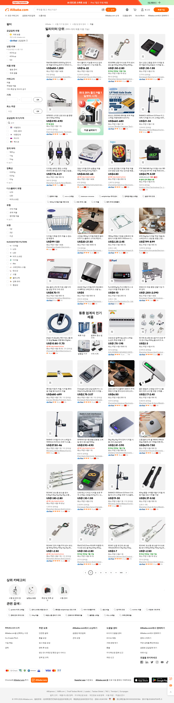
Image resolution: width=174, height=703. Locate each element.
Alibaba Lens (19, 680)
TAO (107, 691)
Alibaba (48, 24)
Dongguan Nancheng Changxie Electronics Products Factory (152, 77)
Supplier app (80, 680)
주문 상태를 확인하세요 (149, 643)
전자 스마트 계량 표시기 (40, 610)
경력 (7, 648)
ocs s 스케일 (69, 196)
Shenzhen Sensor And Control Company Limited (121, 79)
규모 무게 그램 (81, 202)
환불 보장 (42, 638)
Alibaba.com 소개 (12, 628)
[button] (103, 9)
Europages (124, 691)
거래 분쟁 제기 (112, 643)
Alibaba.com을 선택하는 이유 (16, 633)
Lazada (87, 691)
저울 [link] (91, 24)
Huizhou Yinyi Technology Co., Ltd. (152, 187)
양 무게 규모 (120, 610)
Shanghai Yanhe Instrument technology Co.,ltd (90, 185)
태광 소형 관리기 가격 (53, 615)
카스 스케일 (110, 615)
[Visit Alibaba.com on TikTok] (167, 662)
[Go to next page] (126, 572)
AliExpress (51, 691)
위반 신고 (110, 657)
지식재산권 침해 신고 (114, 653)
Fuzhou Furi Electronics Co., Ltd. (120, 301)
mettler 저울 (136, 610)
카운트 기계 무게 (154, 610)
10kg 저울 (35, 615)
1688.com (61, 691)
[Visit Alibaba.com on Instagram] (157, 662)
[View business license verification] (110, 699)
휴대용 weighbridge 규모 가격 (65, 610)
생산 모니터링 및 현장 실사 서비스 (52, 653)
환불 (108, 648)
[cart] (135, 10)
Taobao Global (97, 691)
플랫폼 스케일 (94, 615)
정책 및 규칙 (44, 657)
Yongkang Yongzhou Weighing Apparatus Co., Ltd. (59, 298)
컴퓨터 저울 (54, 196)
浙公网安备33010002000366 (128, 699)
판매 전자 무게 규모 (17, 615)
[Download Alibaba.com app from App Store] (141, 680)
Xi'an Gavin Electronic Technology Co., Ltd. (59, 132)
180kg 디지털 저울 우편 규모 (59, 202)
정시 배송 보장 (44, 643)
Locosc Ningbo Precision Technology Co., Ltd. (121, 126)
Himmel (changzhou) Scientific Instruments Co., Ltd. (59, 77)
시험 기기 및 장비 (62, 24)
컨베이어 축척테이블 (75, 615)
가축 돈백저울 (126, 615)
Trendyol (114, 691)
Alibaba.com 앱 (102, 680)
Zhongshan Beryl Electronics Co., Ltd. (59, 351)
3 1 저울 (96, 202)
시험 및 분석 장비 (79, 24)
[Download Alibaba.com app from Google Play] (160, 680)
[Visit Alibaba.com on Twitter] (151, 662)
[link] (170, 678)
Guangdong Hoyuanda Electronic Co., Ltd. (152, 250)
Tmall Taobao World (74, 691)
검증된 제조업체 (79, 633)
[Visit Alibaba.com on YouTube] (162, 662)
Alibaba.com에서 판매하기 (150, 633)
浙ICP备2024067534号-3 (152, 699)
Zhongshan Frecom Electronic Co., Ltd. (90, 77)
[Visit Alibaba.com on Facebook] (141, 662)
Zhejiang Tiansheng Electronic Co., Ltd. (90, 301)
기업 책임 (9, 643)
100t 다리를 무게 (89, 610)
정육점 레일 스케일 (131, 196)
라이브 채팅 (111, 638)
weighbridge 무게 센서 (109, 196)
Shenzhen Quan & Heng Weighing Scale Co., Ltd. (59, 183)
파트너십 (143, 653)
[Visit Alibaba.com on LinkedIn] (146, 662)
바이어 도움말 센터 (114, 633)
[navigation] (24, 298)
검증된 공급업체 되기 (148, 648)
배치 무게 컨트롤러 (112, 202)
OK (38, 100)
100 (121, 573)
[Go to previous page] (85, 572)
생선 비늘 (106, 610)
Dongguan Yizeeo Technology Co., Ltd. (152, 298)
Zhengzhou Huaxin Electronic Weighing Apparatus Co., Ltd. (59, 247)
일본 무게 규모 (150, 196)
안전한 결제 (43, 633)
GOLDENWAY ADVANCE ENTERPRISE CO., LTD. (121, 352)
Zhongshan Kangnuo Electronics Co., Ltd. (121, 185)
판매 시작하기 (145, 638)
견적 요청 (76, 638)
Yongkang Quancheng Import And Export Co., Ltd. (121, 250)
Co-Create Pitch (11, 638)
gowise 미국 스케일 (17, 610)
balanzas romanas (87, 196)
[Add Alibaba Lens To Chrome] (39, 680)
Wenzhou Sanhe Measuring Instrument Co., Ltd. (152, 130)
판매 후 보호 (44, 648)
